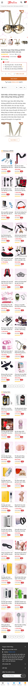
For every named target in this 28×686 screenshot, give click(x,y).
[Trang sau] (22, 386)
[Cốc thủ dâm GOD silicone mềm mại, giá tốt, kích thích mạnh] (21, 424)
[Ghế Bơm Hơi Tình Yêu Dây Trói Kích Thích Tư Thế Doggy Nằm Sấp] (7, 275)
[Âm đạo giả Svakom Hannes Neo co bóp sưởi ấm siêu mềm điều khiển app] (7, 593)
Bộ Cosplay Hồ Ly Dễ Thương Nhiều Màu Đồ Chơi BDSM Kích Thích (7, 306)
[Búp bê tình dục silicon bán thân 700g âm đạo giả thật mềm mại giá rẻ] (21, 546)
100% (20, 87)
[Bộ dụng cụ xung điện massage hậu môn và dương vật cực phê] (7, 159)
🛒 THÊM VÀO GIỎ (19, 74)
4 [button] (15, 37)
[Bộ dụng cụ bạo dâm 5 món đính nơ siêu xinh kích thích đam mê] (7, 321)
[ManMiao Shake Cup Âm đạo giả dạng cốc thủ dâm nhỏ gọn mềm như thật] (21, 593)
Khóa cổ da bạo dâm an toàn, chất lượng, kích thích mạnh (20, 329)
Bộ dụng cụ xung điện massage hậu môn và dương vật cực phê (7, 167)
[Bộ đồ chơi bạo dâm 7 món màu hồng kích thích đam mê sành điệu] (7, 344)
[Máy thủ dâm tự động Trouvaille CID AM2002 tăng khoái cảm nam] (21, 618)
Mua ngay (14, 78)
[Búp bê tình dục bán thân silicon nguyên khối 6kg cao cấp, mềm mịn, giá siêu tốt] (21, 497)
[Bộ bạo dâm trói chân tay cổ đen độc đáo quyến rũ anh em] (7, 367)
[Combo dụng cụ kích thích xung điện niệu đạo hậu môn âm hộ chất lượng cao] (21, 251)
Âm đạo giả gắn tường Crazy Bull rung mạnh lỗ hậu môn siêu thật (7, 433)
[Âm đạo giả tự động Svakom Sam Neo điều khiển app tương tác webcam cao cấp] (7, 521)
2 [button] (12, 37)
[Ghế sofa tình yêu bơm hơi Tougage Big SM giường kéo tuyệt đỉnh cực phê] (7, 251)
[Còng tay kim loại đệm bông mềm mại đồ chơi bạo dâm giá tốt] (21, 367)
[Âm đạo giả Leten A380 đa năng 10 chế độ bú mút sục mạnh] (7, 569)
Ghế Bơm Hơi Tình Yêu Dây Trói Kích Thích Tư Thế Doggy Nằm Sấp (7, 283)
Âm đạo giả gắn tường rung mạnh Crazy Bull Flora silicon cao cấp (21, 410)
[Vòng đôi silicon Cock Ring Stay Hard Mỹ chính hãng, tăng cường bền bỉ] (21, 521)
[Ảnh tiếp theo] (27, 42)
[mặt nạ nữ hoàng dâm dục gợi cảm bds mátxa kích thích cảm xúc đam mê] (21, 275)
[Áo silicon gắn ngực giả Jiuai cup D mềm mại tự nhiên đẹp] (21, 472)
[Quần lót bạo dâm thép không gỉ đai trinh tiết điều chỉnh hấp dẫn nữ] (21, 344)
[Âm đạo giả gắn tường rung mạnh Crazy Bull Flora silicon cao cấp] (21, 400)
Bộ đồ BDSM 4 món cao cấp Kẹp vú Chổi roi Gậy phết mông (6, 190)
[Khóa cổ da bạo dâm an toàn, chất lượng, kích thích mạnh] (21, 321)
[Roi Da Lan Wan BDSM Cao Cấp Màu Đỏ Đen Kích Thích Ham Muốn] (21, 159)
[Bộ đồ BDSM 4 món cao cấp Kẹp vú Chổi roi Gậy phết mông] (7, 182)
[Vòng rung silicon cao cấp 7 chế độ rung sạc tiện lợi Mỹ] (7, 546)
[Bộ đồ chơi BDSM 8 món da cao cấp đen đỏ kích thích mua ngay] (21, 182)
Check (23, 676)
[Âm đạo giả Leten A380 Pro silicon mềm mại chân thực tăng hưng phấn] (7, 472)
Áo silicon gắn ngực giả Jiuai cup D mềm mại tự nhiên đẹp (20, 482)
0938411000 (15, 82)
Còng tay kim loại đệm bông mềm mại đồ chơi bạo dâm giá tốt (21, 376)
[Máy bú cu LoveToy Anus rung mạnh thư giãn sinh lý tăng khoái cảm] (7, 400)
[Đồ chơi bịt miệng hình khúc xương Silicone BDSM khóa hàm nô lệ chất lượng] (21, 205)
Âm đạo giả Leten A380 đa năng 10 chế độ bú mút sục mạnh (6, 578)
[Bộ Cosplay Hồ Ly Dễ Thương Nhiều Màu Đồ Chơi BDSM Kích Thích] (7, 298)
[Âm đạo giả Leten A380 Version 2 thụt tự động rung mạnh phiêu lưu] (7, 497)
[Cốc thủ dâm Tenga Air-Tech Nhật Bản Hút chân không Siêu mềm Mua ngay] (7, 448)
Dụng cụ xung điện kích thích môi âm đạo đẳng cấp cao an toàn (20, 306)
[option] (3, 42)
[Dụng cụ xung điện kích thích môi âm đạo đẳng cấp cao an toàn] (21, 298)
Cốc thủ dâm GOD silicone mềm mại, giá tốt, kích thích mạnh (20, 433)
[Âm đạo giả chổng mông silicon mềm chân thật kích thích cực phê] (21, 448)
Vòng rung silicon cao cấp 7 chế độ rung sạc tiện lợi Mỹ (7, 554)
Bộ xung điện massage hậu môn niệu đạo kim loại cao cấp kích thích (7, 213)
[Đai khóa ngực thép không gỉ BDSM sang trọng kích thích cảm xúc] (14, 24)
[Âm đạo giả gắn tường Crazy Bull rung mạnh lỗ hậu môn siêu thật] (7, 424)
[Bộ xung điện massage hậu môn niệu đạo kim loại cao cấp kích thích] (7, 205)
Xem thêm (13, 140)
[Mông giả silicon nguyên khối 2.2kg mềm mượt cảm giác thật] (7, 618)
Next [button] (26, 24)
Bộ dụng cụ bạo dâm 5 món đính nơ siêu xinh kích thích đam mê (7, 329)
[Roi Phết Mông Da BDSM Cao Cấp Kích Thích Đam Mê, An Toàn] (7, 228)
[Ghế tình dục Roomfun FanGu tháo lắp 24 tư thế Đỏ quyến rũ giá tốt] (21, 228)
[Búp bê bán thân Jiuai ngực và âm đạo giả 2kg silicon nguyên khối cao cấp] (21, 569)
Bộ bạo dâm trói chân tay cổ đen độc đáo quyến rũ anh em (7, 376)
